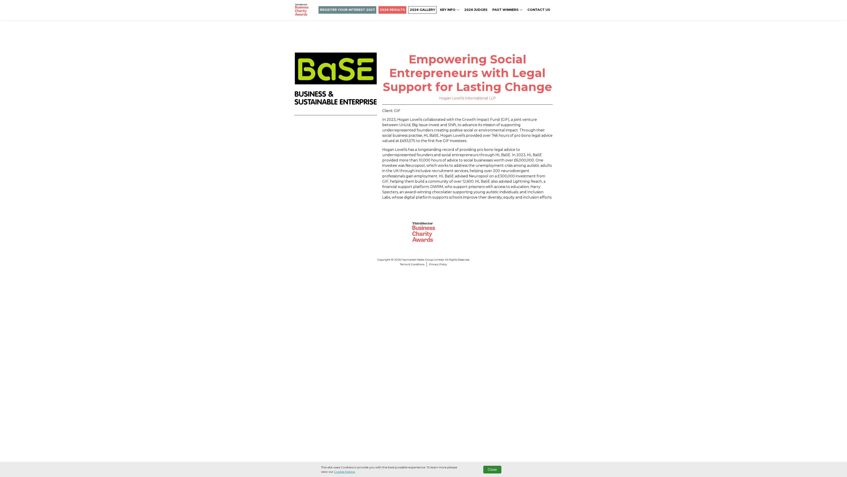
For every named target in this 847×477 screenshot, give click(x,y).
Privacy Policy (438, 264)
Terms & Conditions (412, 264)
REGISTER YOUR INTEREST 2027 (347, 10)
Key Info (448, 10)
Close (492, 469)
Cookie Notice (344, 471)
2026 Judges (475, 10)
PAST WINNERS (505, 10)
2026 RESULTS (392, 10)
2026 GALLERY (422, 10)
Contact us (538, 10)
